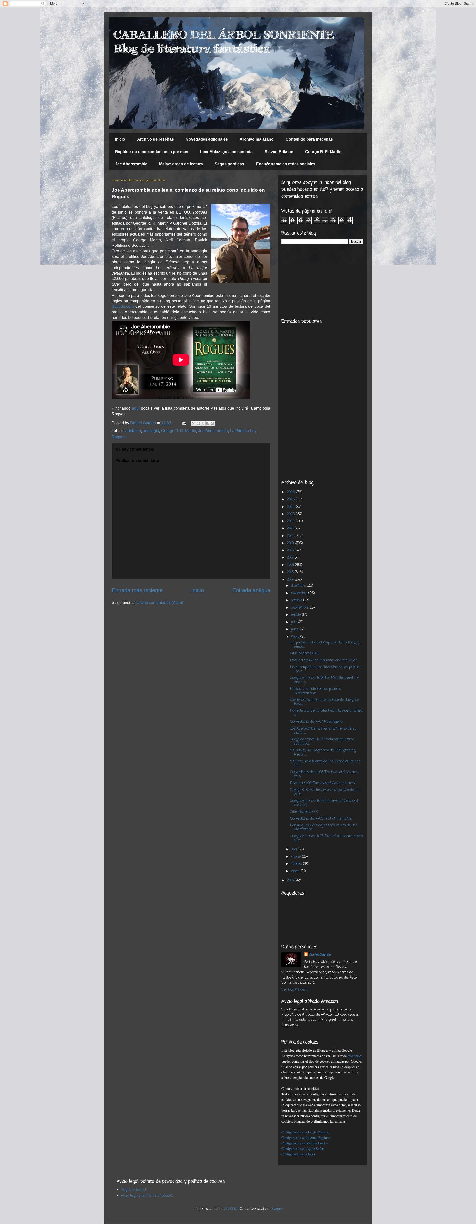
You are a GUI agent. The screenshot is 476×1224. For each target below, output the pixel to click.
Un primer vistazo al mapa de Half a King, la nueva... (324, 644)
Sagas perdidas (229, 164)
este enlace (355, 1055)
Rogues (118, 437)
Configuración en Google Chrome (305, 1132)
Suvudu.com (123, 306)
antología (151, 431)
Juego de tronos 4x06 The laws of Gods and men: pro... (324, 803)
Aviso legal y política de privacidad (147, 1195)
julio (294, 622)
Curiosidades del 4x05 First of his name (320, 818)
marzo (296, 856)
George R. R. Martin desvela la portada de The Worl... (325, 792)
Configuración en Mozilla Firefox (304, 1143)
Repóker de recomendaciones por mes (151, 152)
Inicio (120, 139)
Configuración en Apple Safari (302, 1148)
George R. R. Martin (323, 152)
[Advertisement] (322, 281)
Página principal (133, 1190)
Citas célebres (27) (304, 812)
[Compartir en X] (203, 423)
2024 (291, 507)
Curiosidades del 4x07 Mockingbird (316, 721)
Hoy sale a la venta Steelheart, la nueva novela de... (326, 713)
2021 (291, 528)
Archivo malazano (257, 139)
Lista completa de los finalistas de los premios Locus (325, 669)
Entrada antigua (251, 590)
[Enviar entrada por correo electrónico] (183, 423)
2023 (291, 514)
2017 (291, 557)
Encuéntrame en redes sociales (285, 164)
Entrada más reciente (137, 590)
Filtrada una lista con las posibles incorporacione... (315, 691)
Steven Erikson (279, 152)
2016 (291, 565)
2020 (291, 536)
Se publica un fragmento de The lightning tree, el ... (323, 752)
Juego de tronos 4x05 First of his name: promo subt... (326, 838)
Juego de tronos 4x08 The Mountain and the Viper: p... (324, 680)
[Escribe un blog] (198, 423)
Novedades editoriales (207, 139)
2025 (291, 499)
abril (295, 849)
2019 (291, 543)
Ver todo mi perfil (294, 989)
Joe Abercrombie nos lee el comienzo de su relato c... (323, 730)
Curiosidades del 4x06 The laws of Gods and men (324, 774)
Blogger (277, 1209)
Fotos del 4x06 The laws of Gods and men (322, 783)
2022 (291, 521)
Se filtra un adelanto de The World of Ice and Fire (325, 763)
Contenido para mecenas (309, 139)
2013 (291, 880)
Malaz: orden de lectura (181, 164)
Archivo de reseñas (155, 139)
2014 (291, 579)
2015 (291, 572)
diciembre (299, 585)
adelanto (133, 431)
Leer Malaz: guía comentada (226, 152)
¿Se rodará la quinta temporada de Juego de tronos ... (324, 702)
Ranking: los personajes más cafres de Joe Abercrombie (323, 827)
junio (295, 629)
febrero (297, 864)
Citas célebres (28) (304, 653)
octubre (297, 600)
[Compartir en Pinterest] (212, 423)
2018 (291, 550)
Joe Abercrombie (131, 164)
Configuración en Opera (298, 1154)
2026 (291, 492)
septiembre (300, 607)
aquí (136, 408)
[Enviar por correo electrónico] (193, 423)
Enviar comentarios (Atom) (160, 602)
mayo (295, 636)
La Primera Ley (243, 431)
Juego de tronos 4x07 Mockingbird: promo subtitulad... (322, 741)
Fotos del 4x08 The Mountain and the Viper (323, 660)
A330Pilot (231, 1209)
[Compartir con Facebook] (207, 423)
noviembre (299, 593)
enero (296, 871)
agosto (296, 615)
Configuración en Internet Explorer (306, 1137)
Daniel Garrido (320, 955)
